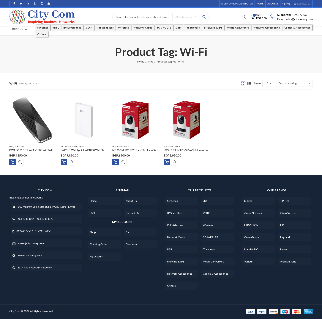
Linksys (284, 249)
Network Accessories (179, 273)
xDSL (206, 200)
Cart (128, 232)
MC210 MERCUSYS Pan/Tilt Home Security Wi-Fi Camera (197, 150)
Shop (150, 61)
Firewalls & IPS (175, 261)
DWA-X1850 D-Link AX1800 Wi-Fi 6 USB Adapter (38, 150)
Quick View (20, 162)
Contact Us (132, 213)
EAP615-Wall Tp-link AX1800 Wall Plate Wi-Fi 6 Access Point (96, 150)
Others (171, 285)
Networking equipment (74, 146)
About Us (131, 200)
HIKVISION (251, 225)
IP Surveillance (120, 146)
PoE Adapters (175, 225)
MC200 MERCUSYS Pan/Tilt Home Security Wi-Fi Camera (145, 150)
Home (140, 61)
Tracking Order (99, 244)
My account (96, 256)
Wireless (19, 146)
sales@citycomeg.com (31, 243)
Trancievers (210, 249)
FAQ (92, 213)
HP (282, 225)
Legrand (285, 237)
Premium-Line (288, 261)
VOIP (206, 213)
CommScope (251, 237)
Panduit (248, 261)
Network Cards (176, 237)
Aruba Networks (253, 213)
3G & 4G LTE (210, 237)
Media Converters (213, 261)
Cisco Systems (288, 213)
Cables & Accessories (215, 273)
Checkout (131, 244)
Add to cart (12, 162)
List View (249, 83)
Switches (172, 200)
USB (11, 146)
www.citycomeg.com (30, 255)
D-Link (248, 200)
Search (204, 17)
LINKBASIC (251, 249)
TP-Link (284, 200)
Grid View (243, 83)
